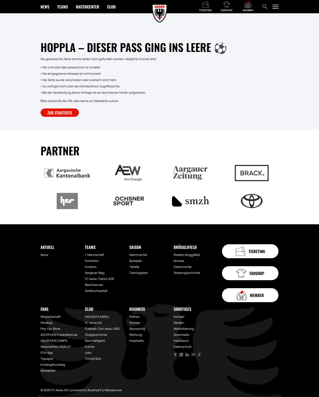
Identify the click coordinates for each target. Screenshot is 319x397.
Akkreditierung (184, 329)
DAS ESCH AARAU (97, 317)
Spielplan (135, 261)
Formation (92, 261)
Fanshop (47, 323)
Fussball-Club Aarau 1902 (102, 329)
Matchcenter (138, 255)
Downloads (181, 335)
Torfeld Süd (93, 359)
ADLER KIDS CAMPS (54, 341)
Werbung (135, 335)
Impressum (181, 341)
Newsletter (48, 371)
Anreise (179, 261)
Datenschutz (183, 347)
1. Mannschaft (94, 255)
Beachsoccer (94, 285)
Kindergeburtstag (53, 365)
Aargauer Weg (95, 273)
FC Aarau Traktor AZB (99, 279)
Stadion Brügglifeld (187, 255)
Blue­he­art (94, 390)
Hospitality (136, 341)
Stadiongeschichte (187, 273)
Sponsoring (137, 329)
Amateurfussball (96, 291)
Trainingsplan (138, 273)
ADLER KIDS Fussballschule (59, 335)
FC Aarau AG (93, 323)
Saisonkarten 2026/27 (56, 347)
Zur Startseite (59, 113)
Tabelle (134, 267)
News (44, 255)
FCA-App (47, 353)
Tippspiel (47, 359)
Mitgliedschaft (50, 317)
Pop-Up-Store (50, 329)
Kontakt (179, 317)
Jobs (88, 353)
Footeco (91, 267)
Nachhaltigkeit (95, 341)
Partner (134, 317)
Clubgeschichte (96, 335)
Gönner (134, 323)
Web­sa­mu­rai (113, 390)
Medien (179, 323)
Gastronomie (183, 267)
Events (89, 347)
